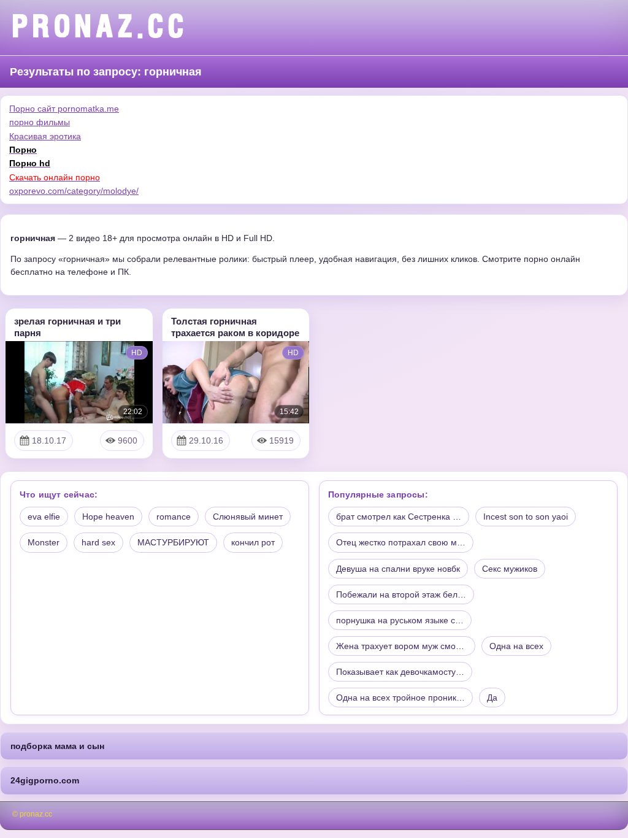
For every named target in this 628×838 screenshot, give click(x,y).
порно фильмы (39, 122)
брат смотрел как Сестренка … (398, 516)
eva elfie (44, 516)
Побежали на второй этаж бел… (401, 594)
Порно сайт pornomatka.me (64, 108)
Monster (43, 542)
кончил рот (253, 542)
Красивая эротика (45, 136)
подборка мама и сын (57, 746)
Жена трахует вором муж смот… (402, 646)
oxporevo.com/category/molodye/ (74, 191)
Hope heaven (108, 516)
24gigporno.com (44, 780)
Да (492, 697)
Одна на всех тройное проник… (400, 697)
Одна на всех (516, 646)
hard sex (98, 542)
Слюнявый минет (248, 516)
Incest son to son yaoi (525, 516)
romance (173, 516)
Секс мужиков (509, 569)
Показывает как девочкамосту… (400, 672)
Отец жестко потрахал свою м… (400, 542)
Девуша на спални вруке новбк (398, 569)
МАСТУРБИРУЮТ (173, 542)
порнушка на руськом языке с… (400, 620)
